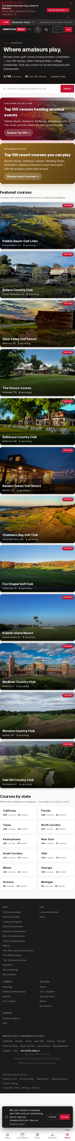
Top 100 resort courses (15, 960)
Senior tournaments (13, 926)
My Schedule (9, 974)
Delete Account (59, 1079)
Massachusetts (61, 1046)
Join (68, 29)
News (43, 917)
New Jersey (44, 1046)
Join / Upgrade (47, 991)
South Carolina (27, 1046)
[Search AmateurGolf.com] (46, 29)
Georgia (61, 1041)
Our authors (45, 1006)
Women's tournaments (14, 931)
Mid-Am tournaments (13, 936)
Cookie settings (10, 1083)
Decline (52, 1117)
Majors (6, 945)
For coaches (9, 1001)
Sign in (58, 29)
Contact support (11, 1018)
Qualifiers (8, 965)
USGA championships (14, 941)
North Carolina (10, 1046)
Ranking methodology (14, 991)
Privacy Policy (27, 1079)
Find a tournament (12, 912)
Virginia (6, 1050)
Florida (18, 1041)
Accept (64, 1117)
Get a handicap (10, 969)
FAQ (5, 1023)
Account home (47, 996)
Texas (28, 1041)
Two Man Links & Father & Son (18, 950)
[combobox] (37, 88)
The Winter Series (12, 955)
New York (39, 1041)
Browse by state (11, 917)
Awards (6, 996)
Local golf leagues (12, 921)
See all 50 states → (30, 1050)
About (43, 1001)
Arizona (51, 1041)
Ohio (15, 1050)
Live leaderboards (49, 912)
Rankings (7, 987)
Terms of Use (10, 1079)
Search (67, 88)
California (8, 1041)
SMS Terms (43, 1079)
